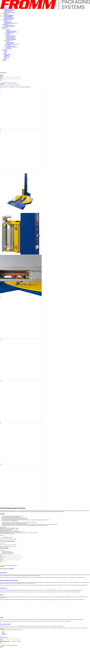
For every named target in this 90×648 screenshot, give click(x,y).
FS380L (1, 617)
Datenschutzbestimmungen (12, 82)
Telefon (1, 77)
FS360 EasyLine (3, 588)
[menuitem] (47, 10)
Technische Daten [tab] (3, 527)
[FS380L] (45, 615)
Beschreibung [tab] (2, 514)
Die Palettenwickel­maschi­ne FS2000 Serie (9, 580)
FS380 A (2, 594)
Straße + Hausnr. (3, 556)
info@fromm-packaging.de (26, 86)
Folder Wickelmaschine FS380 (7, 537)
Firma (1, 555)
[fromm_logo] (45, 9)
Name (1, 76)
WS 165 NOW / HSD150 (5, 624)
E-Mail (1, 78)
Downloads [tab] (2, 535)
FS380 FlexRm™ (3, 572)
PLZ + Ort (1, 557)
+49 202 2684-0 (12, 86)
